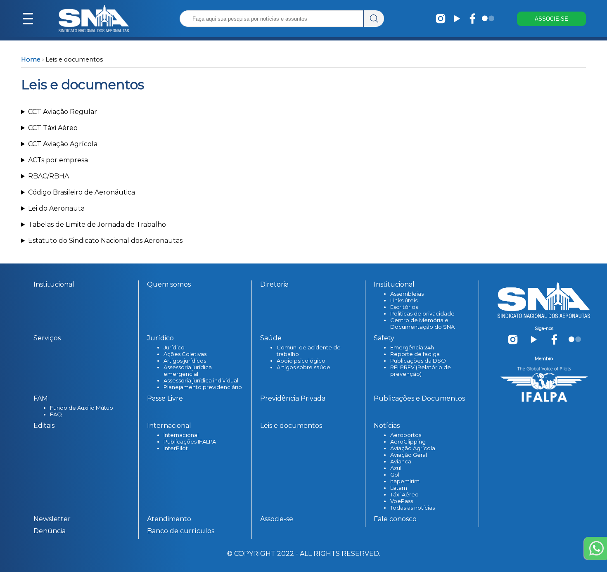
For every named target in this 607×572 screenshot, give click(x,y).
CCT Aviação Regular (62, 112)
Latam (398, 487)
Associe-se (276, 519)
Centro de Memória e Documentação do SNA (422, 323)
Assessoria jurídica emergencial (188, 370)
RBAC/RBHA (48, 176)
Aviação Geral (408, 454)
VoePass (401, 501)
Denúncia (49, 531)
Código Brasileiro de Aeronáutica (81, 192)
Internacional (181, 435)
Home (30, 59)
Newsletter (52, 519)
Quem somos (169, 284)
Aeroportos (405, 435)
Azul (395, 468)
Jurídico (174, 347)
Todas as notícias (412, 507)
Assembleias (407, 293)
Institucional (53, 284)
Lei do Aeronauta (56, 208)
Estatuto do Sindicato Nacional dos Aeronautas (105, 240)
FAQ (56, 414)
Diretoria (274, 284)
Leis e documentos (291, 426)
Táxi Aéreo (404, 494)
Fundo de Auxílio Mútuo (81, 407)
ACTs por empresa (58, 160)
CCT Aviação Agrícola (62, 144)
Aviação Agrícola (412, 448)
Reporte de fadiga (415, 354)
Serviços (47, 338)
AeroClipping (408, 441)
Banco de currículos (180, 531)
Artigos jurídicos (185, 360)
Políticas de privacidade (422, 313)
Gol (394, 474)
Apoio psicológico (301, 360)
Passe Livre (165, 398)
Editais (44, 426)
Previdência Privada (292, 398)
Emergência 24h (412, 347)
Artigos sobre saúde (303, 367)
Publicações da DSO (418, 360)
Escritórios (404, 307)
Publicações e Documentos (419, 398)
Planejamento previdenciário (203, 387)
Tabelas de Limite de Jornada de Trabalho (97, 224)
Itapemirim (405, 481)
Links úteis (403, 300)
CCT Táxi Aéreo (53, 128)
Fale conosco (395, 519)
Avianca (400, 461)
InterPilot (176, 448)
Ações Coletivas (185, 354)
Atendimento (169, 519)
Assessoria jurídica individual (201, 380)
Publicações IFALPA (190, 441)
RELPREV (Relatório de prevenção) (420, 370)
